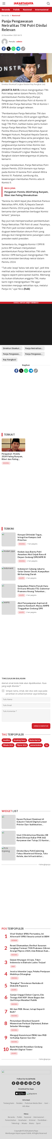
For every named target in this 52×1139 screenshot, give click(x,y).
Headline (6, 740)
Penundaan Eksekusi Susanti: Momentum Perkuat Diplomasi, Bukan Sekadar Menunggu (29, 1023)
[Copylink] (23, 49)
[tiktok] (38, 1083)
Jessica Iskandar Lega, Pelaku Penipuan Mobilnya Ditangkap (30, 972)
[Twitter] (9, 49)
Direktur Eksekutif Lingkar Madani (12, 348)
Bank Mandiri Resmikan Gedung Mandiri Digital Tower (26, 1048)
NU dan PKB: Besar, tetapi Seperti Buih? (27, 1010)
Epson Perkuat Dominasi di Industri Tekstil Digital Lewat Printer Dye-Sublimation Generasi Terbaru (32, 823)
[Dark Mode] (43, 3)
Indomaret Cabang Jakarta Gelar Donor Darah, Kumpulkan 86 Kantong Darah (33, 571)
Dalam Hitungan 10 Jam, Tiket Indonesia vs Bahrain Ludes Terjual (27, 961)
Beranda (5, 15)
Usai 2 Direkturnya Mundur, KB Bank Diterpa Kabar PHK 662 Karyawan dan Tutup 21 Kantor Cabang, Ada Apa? (33, 839)
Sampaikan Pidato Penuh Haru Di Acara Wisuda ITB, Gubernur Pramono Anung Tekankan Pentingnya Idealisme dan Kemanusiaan (34, 591)
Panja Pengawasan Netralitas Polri (12, 354)
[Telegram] (18, 49)
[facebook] (13, 1083)
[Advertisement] (26, 402)
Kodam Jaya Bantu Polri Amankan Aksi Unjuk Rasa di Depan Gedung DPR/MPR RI (32, 554)
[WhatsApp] (13, 49)
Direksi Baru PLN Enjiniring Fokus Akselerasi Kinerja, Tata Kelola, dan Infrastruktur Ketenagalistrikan (32, 855)
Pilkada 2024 (8, 745)
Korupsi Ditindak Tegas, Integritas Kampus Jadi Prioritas (30, 537)
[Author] (4, 42)
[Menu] (4, 3)
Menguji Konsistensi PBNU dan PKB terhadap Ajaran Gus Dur (28, 1036)
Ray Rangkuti (9, 359)
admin (19, 41)
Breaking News (20, 740)
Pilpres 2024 (21, 745)
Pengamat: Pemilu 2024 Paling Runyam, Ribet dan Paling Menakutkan (26, 193)
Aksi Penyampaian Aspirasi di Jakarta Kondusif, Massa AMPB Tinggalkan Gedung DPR (33, 606)
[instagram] (30, 1083)
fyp (46, 745)
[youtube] (34, 1083)
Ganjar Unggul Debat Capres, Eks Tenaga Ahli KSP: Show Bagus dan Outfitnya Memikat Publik (27, 997)
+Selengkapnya (44, 864)
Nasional (16, 15)
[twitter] (17, 1083)
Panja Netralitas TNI (35, 348)
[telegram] (26, 1083)
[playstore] (32, 1093)
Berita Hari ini (35, 740)
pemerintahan (35, 745)
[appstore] (20, 1094)
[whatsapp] (22, 1083)
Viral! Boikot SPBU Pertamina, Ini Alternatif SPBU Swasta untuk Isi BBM (29, 935)
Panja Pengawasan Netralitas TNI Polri (35, 354)
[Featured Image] (26, 81)
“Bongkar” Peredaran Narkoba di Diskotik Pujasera (26, 984)
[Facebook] (4, 49)
